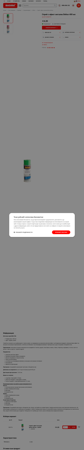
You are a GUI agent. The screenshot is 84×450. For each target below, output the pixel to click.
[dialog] (42, 225)
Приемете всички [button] (61, 232)
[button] (23, 232)
